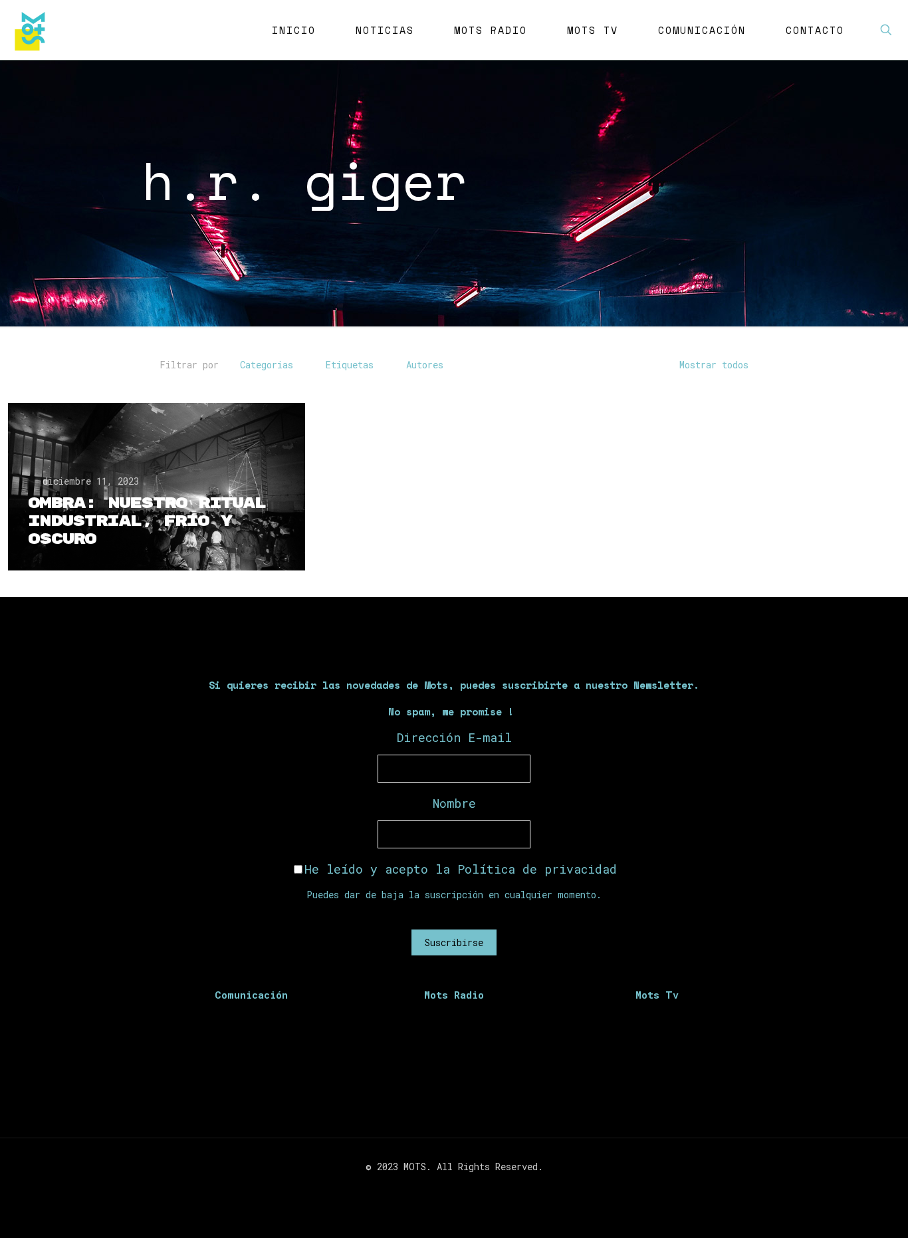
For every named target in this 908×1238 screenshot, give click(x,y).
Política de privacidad (537, 869)
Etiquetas (350, 364)
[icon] (475, 1189)
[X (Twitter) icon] (447, 1189)
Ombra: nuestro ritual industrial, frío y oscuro (146, 521)
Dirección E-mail (454, 737)
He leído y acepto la (460, 869)
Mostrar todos (713, 364)
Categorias (266, 364)
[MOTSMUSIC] (33, 30)
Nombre (454, 803)
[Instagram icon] (461, 1189)
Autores (424, 364)
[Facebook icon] (433, 1189)
